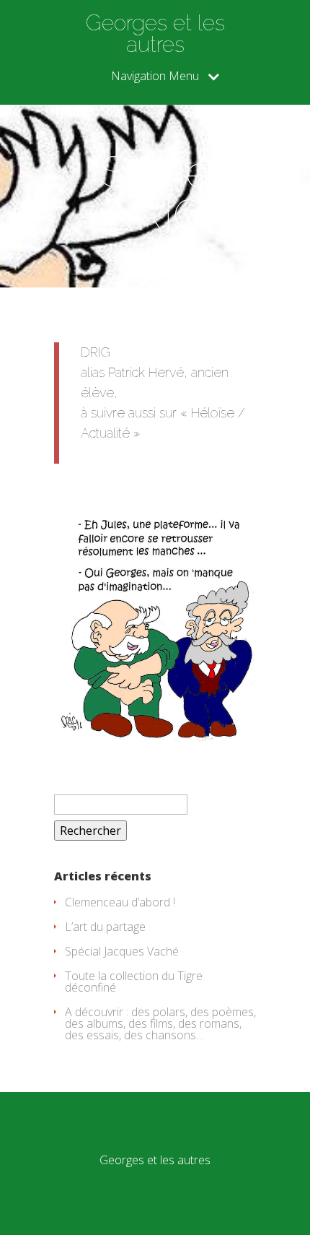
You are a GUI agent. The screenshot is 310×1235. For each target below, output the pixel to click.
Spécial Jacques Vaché (122, 951)
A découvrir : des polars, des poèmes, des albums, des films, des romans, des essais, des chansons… (160, 1023)
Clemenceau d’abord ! (120, 902)
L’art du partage (105, 927)
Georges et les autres (155, 34)
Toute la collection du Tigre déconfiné (134, 981)
